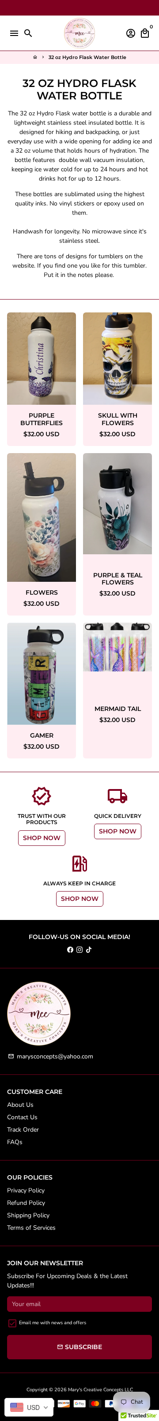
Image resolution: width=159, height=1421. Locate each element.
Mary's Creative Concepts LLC (100, 1389)
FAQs (15, 1142)
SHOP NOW (42, 838)
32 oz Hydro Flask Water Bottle (87, 57)
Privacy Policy (26, 1190)
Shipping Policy (28, 1215)
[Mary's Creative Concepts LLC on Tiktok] (89, 950)
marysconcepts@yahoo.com (50, 1056)
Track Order (23, 1129)
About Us (20, 1105)
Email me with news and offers (52, 1322)
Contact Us (22, 1117)
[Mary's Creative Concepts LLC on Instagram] (79, 950)
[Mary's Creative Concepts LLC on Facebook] (70, 950)
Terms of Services (31, 1228)
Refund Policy (26, 1203)
